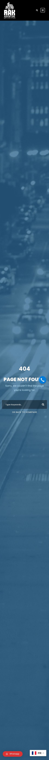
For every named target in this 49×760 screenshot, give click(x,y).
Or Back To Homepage (24, 412)
